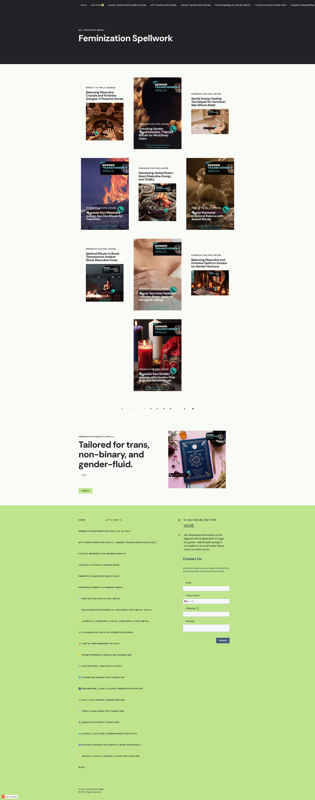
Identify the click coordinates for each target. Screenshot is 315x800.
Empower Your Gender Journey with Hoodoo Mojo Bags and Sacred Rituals (157, 377)
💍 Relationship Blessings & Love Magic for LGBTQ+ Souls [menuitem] (115, 610)
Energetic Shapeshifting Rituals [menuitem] (99, 576)
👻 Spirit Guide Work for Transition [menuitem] (101, 711)
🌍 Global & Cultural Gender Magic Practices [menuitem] (108, 734)
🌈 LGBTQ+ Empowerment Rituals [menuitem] (99, 644)
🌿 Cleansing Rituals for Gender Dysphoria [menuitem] (106, 632)
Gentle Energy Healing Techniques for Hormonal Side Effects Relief (208, 102)
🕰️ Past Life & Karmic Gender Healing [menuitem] (102, 700)
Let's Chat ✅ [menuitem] (114, 520)
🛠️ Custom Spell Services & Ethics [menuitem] (100, 666)
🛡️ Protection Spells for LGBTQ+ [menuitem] (100, 599)
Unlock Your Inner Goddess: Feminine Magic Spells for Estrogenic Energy (157, 296)
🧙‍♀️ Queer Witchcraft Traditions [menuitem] (99, 722)
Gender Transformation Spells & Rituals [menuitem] (105, 531)
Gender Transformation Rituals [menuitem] (136, 543)
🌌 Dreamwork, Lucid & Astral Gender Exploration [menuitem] (111, 689)
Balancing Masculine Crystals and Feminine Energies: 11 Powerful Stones (104, 95)
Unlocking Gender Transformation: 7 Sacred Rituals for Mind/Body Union (156, 133)
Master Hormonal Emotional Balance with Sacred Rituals (207, 216)
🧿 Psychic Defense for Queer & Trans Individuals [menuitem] (110, 745)
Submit (223, 640)
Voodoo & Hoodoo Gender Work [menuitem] (99, 565)
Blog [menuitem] (82, 767)
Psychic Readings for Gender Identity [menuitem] (102, 554)
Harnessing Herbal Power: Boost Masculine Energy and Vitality (156, 176)
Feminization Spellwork (154, 124)
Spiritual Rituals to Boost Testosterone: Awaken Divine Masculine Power (102, 257)
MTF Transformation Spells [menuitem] (96, 543)
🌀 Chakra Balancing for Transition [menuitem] (102, 677)
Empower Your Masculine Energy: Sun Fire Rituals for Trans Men (104, 216)
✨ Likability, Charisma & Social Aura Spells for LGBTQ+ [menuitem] (114, 621)
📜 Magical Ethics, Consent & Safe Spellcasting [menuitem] (109, 756)
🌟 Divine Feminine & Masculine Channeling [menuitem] (105, 655)
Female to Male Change (101, 87)
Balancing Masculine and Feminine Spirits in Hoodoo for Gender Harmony (209, 263)
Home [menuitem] (82, 520)
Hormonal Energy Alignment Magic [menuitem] (101, 587)
